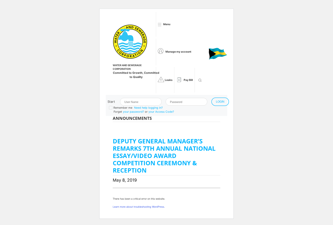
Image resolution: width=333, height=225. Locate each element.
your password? (133, 111)
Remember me (123, 107)
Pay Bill (188, 80)
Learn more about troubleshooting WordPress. (139, 206)
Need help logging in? (148, 107)
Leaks (168, 80)
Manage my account (178, 51)
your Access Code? (161, 111)
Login (220, 101)
